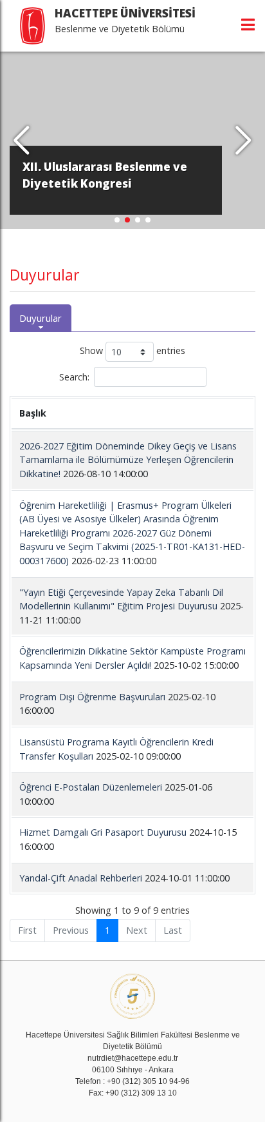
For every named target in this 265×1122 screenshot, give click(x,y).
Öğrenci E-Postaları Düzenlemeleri (90, 787)
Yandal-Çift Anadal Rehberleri (80, 878)
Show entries (132, 351)
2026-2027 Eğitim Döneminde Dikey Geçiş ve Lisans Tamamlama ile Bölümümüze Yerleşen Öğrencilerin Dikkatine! (128, 460)
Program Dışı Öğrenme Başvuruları (92, 697)
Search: (74, 377)
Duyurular (40, 317)
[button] (243, 140)
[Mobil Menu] (248, 24)
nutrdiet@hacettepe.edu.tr (132, 1058)
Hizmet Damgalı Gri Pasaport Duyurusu (103, 832)
